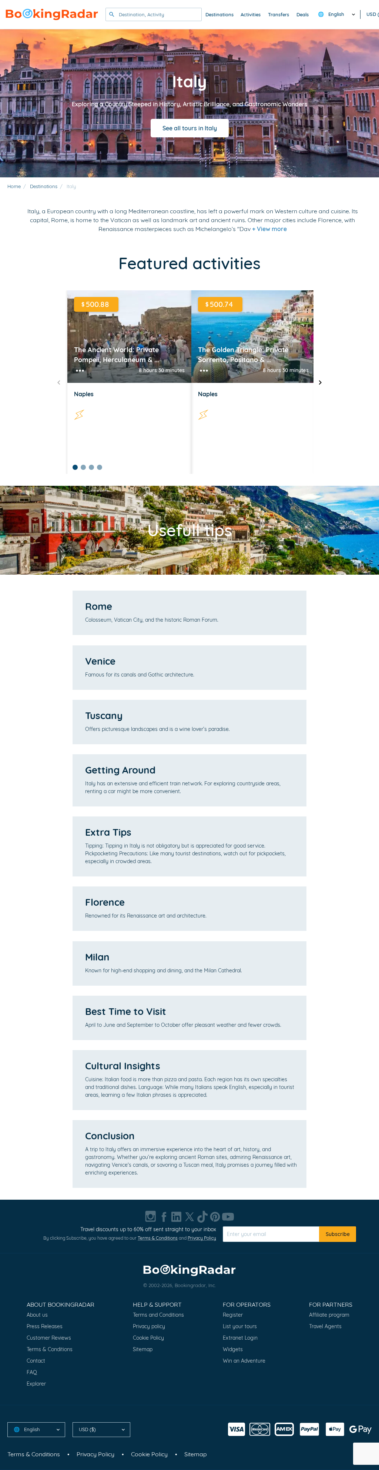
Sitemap (142, 1349)
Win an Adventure (244, 1360)
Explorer (36, 1383)
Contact (36, 1360)
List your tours (240, 1326)
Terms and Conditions (158, 1315)
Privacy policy (149, 1326)
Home (14, 186)
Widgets (233, 1349)
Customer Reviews (49, 1337)
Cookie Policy (148, 1337)
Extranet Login (240, 1337)
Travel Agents (325, 1326)
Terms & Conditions (158, 1238)
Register (233, 1315)
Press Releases (45, 1326)
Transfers (278, 14)
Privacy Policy (202, 1238)
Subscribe (338, 1234)
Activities (251, 14)
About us (37, 1315)
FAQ (32, 1372)
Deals (302, 14)
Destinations (219, 14)
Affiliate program (329, 1315)
